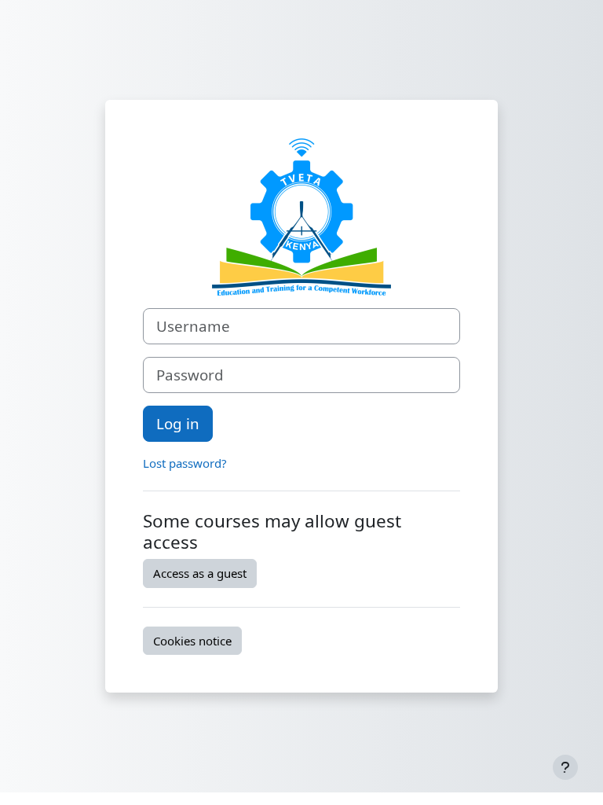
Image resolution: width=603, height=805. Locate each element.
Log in (177, 423)
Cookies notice (192, 641)
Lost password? (185, 463)
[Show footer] (565, 767)
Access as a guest (200, 573)
